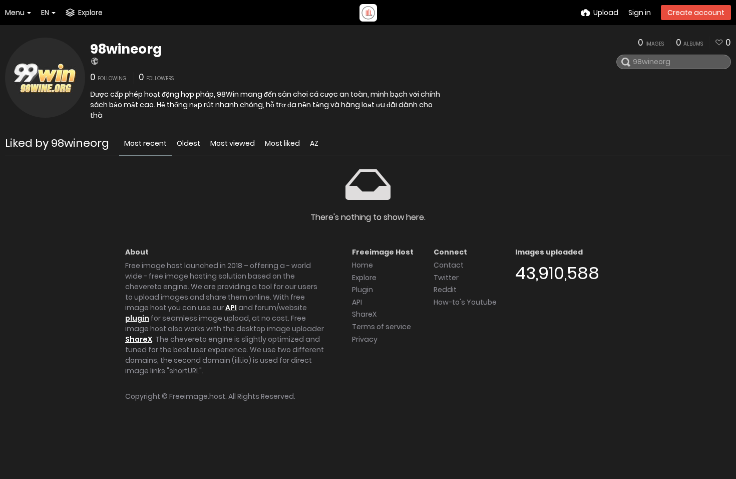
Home (362, 265)
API (231, 308)
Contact (449, 265)
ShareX (138, 339)
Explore (364, 278)
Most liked (282, 143)
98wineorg (126, 49)
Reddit (445, 290)
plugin (137, 318)
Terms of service (381, 327)
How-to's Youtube (465, 302)
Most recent (145, 143)
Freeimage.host (197, 396)
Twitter (446, 278)
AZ (314, 143)
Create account (695, 13)
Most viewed (232, 143)
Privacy (365, 339)
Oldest (188, 143)
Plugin (362, 290)
